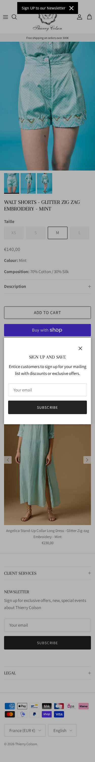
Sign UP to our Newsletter (43, 8)
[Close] (71, 8)
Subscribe (47, 407)
